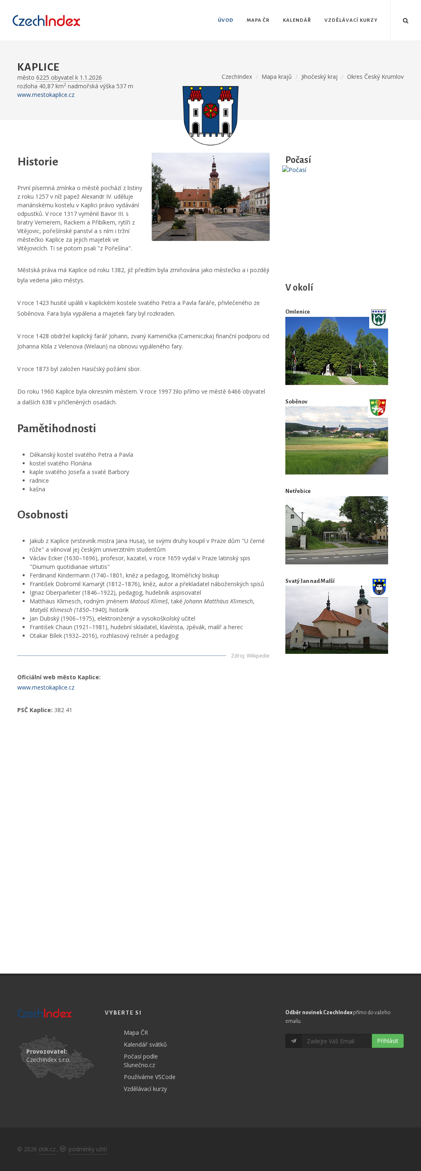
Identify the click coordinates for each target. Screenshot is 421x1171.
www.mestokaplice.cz (45, 95)
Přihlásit (387, 1041)
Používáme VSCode (150, 1077)
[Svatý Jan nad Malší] (336, 619)
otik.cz (47, 1149)
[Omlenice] (336, 351)
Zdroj (237, 655)
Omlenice (297, 312)
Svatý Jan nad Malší (310, 581)
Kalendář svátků (145, 1044)
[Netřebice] (336, 530)
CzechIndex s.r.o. (48, 1059)
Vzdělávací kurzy (145, 1089)
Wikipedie (258, 655)
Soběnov (296, 402)
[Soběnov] (336, 440)
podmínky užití (88, 1149)
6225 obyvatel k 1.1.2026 (69, 77)
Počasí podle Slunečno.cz (141, 1060)
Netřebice (298, 491)
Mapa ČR (136, 1032)
